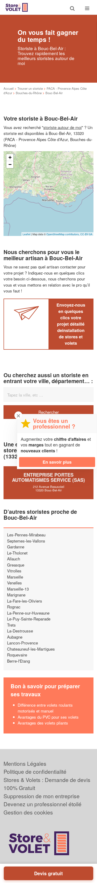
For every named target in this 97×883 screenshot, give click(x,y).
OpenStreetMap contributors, (63, 234)
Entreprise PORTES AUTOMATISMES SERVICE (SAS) (48, 477)
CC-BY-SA (86, 234)
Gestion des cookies (28, 812)
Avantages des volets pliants (43, 723)
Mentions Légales (25, 763)
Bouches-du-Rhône (29, 93)
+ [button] (10, 157)
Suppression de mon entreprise (42, 796)
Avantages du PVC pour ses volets (48, 717)
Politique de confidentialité (35, 771)
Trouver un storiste (30, 88)
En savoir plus (57, 462)
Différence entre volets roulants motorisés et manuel (45, 708)
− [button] (10, 164)
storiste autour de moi (62, 127)
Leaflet (26, 234)
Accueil (9, 88)
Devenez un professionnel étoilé (42, 804)
